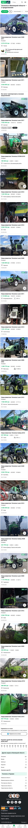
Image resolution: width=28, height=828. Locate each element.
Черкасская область (13, 785)
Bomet (13, 767)
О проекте (4, 810)
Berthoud (13, 762)
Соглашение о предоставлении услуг (13, 816)
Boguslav (13, 764)
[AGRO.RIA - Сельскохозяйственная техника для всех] (6, 2)
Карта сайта (5, 818)
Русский (23, 822)
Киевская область (13, 777)
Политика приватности (8, 813)
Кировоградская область (13, 780)
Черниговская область (13, 788)
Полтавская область (13, 783)
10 (26, 747)
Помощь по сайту (14, 799)
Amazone (13, 756)
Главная (2, 827)
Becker (13, 759)
